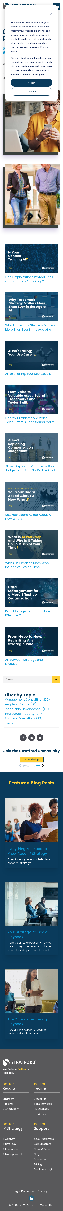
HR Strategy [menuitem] (41, 1109)
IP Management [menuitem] (12, 1154)
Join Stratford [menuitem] (42, 1144)
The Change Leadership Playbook (28, 1021)
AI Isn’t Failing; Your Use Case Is (28, 374)
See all (9, 723)
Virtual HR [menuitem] (40, 1099)
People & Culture (21, 704)
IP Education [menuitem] (10, 1149)
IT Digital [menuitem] (8, 1104)
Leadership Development (27, 709)
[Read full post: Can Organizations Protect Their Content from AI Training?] (31, 246)
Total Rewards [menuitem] (43, 1104)
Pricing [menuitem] (38, 1164)
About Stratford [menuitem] (44, 1139)
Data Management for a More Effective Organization (27, 613)
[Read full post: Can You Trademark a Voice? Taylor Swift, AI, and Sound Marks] (31, 387)
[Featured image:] (31, 532)
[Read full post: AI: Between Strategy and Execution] (31, 629)
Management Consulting (27, 699)
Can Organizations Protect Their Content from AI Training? (29, 279)
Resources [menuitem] (40, 1159)
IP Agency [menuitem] (9, 1139)
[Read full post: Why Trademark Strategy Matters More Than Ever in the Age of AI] (31, 294)
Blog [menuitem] (36, 1154)
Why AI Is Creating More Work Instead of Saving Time (27, 565)
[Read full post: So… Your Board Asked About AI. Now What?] (31, 484)
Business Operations (24, 718)
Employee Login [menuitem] (43, 1169)
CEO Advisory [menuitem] (11, 1109)
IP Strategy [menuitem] (9, 1144)
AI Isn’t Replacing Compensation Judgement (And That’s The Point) (31, 468)
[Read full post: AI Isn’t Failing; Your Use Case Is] (31, 343)
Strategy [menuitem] (8, 1099)
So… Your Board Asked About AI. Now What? (28, 517)
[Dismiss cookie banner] (51, 14)
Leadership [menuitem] (41, 1114)
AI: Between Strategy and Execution (24, 662)
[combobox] (27, 679)
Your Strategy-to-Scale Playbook (27, 934)
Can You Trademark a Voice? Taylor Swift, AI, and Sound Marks (30, 420)
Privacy (43, 1191)
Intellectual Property (23, 714)
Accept (31, 82)
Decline (31, 91)
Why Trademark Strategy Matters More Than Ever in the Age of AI (30, 327)
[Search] (56, 679)
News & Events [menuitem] (43, 1149)
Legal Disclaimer (24, 1191)
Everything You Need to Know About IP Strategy (27, 851)
